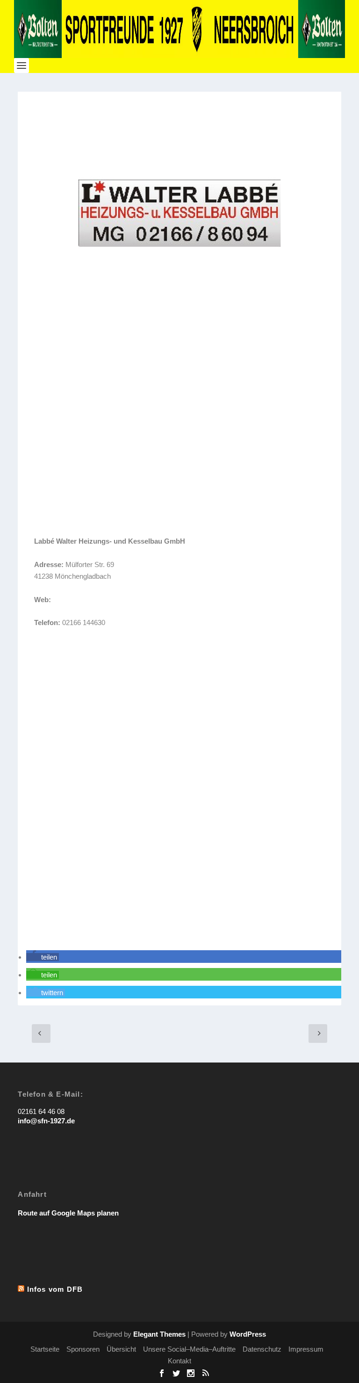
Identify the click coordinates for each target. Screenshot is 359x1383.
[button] (42, 957)
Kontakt (179, 1361)
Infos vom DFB (55, 1289)
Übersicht (121, 1349)
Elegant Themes (159, 1334)
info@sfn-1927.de (46, 1121)
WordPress (248, 1334)
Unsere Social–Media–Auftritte (189, 1349)
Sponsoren (83, 1349)
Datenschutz (262, 1349)
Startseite (44, 1349)
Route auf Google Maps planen (68, 1213)
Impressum (305, 1349)
